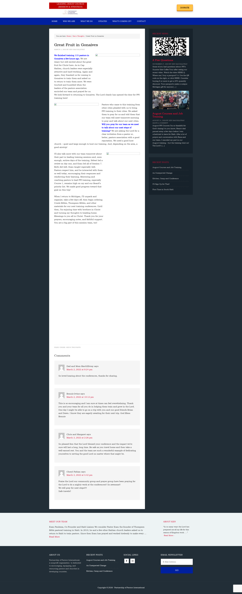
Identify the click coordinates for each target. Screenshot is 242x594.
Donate (184, 7)
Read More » (169, 535)
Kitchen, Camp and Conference (166, 178)
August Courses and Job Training (167, 167)
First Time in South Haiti (163, 189)
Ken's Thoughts (73, 347)
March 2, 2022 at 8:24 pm (79, 369)
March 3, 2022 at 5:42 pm (79, 475)
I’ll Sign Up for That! (161, 184)
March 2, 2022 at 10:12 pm (80, 397)
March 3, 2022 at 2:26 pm (79, 437)
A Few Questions (163, 60)
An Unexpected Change (162, 173)
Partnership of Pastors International (68, 9)
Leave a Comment (160, 123)
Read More (54, 537)
